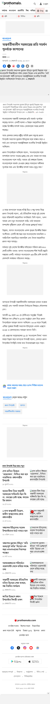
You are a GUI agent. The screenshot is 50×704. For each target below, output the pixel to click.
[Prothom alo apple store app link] (34, 662)
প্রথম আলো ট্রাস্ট (8, 630)
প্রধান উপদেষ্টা (10, 405)
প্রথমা (43, 630)
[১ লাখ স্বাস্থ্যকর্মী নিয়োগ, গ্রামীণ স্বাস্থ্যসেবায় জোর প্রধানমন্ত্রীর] (39, 516)
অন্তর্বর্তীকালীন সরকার (12, 411)
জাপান (22, 405)
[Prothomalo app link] (16, 662)
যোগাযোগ (17, 676)
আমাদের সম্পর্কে (7, 672)
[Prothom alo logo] (25, 621)
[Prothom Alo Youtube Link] (32, 648)
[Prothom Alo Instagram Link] (26, 648)
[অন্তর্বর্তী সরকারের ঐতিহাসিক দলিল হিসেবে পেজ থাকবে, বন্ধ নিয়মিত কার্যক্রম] (39, 584)
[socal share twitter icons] (9, 67)
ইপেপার (36, 630)
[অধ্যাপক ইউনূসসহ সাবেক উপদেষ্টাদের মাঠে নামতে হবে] (39, 532)
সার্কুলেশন (29, 672)
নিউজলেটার (28, 676)
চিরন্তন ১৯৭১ (27, 630)
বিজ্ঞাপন (19, 672)
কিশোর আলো (25, 626)
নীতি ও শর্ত (40, 672)
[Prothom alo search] (34, 3)
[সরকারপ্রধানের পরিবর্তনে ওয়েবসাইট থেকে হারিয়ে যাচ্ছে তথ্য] (39, 568)
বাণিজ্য (32, 11)
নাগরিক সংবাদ (13, 626)
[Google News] (37, 648)
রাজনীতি (21, 11)
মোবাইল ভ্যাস (24, 635)
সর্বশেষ (4, 11)
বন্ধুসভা (18, 630)
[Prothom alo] (12, 3)
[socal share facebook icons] (4, 67)
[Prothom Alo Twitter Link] (20, 648)
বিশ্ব (27, 11)
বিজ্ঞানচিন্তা (36, 626)
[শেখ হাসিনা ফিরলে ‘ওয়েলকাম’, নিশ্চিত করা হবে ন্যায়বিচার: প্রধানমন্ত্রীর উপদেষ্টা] (39, 478)
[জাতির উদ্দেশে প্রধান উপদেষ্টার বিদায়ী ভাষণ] (39, 601)
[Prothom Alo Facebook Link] (13, 648)
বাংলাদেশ (12, 11)
